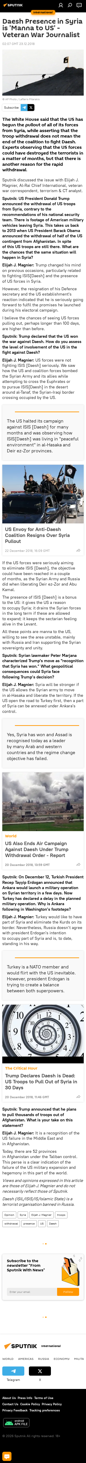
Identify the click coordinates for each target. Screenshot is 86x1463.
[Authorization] (60, 5)
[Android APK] (16, 1423)
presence (29, 1223)
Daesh (53, 1223)
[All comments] (6, 1456)
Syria (23, 1215)
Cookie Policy (30, 1404)
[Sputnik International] (13, 7)
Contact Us (10, 1404)
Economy (61, 1359)
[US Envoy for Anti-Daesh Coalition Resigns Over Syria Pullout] (43, 494)
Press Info (25, 1398)
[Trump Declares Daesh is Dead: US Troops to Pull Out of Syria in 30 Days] (43, 1034)
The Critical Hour (21, 1068)
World (11, 836)
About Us (9, 1398)
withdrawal (11, 1223)
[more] (78, 550)
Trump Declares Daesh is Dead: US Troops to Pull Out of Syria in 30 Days (41, 1081)
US (42, 1223)
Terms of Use (43, 1398)
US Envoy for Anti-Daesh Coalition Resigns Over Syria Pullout (37, 535)
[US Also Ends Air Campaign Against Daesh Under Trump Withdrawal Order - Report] (43, 801)
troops (61, 1215)
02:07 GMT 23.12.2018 (18, 44)
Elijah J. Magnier (41, 1215)
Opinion (9, 1215)
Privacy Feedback (15, 1410)
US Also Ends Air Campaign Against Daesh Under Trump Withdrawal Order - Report (36, 849)
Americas (25, 1359)
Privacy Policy (52, 1404)
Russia (43, 1359)
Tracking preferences (44, 1410)
